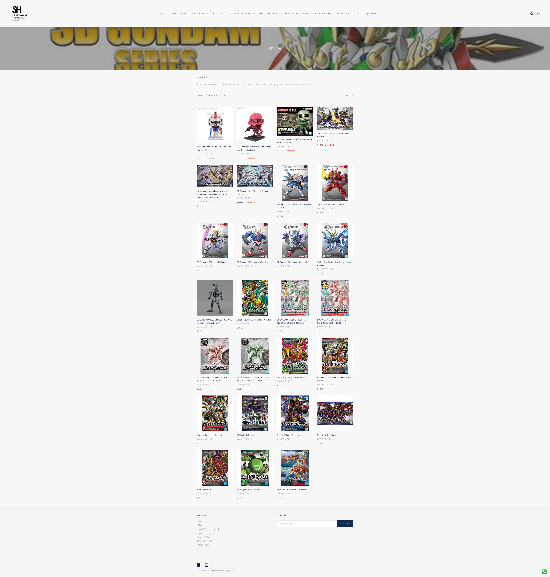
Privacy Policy (203, 536)
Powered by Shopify (227, 570)
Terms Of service (204, 541)
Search (200, 521)
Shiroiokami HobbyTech (211, 570)
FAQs (199, 525)
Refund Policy (203, 544)
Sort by (200, 95)
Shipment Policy (204, 533)
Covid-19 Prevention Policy (209, 529)
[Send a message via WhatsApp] (545, 572)
